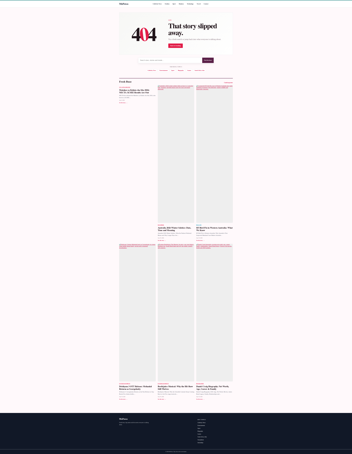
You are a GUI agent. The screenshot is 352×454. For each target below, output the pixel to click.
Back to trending (175, 45)
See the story (123, 102)
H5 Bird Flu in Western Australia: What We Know (214, 229)
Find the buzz (208, 60)
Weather (161, 225)
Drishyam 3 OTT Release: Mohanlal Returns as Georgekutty (135, 387)
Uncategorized (124, 87)
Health (198, 225)
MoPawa (123, 3)
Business (181, 4)
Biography (181, 70)
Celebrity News (157, 4)
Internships (200, 442)
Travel (199, 4)
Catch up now (228, 82)
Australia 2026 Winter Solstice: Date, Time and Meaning (174, 229)
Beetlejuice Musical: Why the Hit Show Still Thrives (175, 387)
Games (189, 70)
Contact (206, 4)
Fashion (167, 4)
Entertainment (164, 70)
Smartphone (201, 440)
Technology (190, 4)
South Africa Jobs (200, 70)
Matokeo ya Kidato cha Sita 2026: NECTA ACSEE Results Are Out (134, 91)
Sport (174, 4)
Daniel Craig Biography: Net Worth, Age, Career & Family (212, 387)
